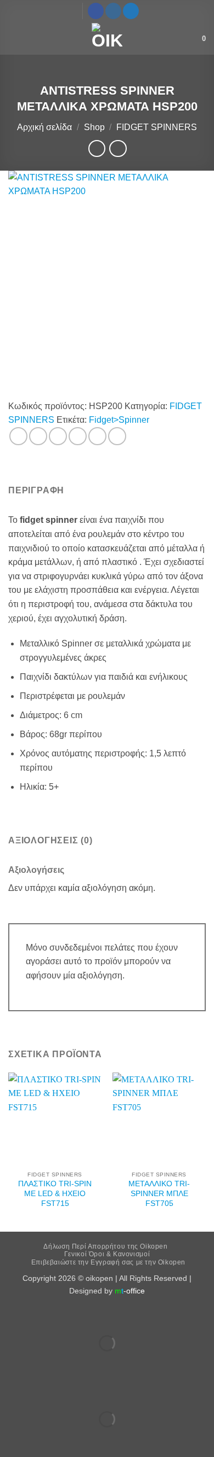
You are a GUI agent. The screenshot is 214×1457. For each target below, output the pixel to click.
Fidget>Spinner (119, 419)
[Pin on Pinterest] (97, 436)
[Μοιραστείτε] (75, 1316)
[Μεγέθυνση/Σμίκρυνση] (10, 1316)
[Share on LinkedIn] (117, 436)
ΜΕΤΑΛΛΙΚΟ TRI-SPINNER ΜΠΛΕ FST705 (159, 1193)
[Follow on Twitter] (131, 11)
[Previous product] (117, 148)
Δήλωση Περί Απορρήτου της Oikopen (105, 1246)
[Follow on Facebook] (96, 11)
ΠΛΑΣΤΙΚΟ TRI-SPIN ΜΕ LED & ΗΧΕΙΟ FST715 (55, 1193)
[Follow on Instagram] (113, 11)
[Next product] (96, 148)
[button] (14, 38)
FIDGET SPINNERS (156, 127)
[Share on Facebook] (38, 436)
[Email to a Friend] (78, 436)
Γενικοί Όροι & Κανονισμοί (107, 1254)
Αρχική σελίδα (44, 127)
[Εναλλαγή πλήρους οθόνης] (43, 1316)
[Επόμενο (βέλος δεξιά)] (43, 1362)
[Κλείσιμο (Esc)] (107, 1316)
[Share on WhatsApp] (18, 436)
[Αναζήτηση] (190, 38)
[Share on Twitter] (58, 436)
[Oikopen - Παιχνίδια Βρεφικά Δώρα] (107, 38)
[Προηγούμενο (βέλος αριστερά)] (10, 1362)
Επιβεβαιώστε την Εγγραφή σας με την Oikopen (108, 1262)
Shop (94, 127)
